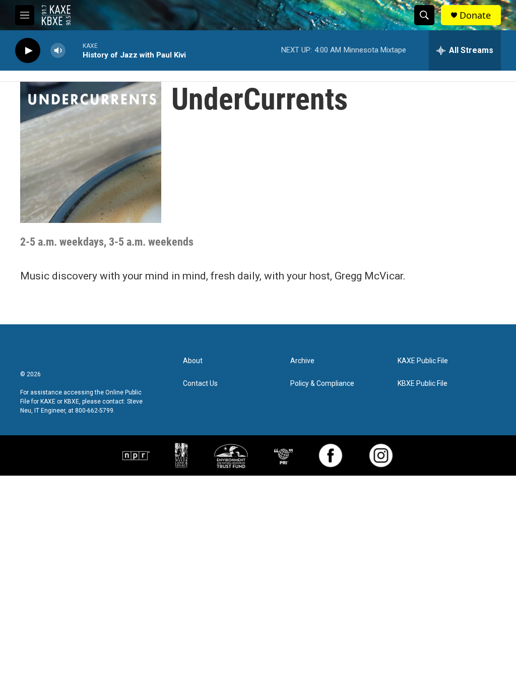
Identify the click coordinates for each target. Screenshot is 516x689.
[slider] (74, 50)
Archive (302, 361)
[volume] (58, 50)
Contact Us (200, 383)
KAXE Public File (423, 361)
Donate (475, 15)
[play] (28, 50)
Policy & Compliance (322, 383)
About (193, 361)
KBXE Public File (422, 383)
